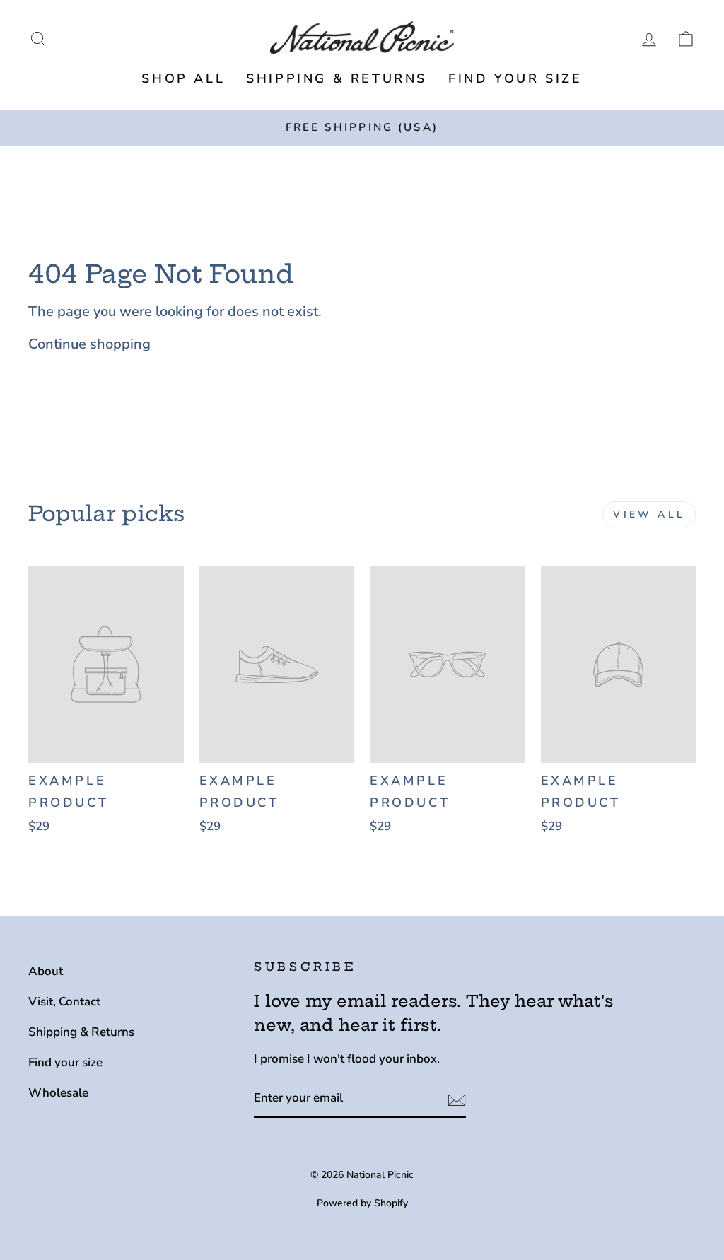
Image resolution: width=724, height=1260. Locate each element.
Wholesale (58, 1093)
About (45, 971)
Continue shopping (89, 344)
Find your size (515, 78)
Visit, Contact (64, 1001)
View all (649, 514)
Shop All (183, 78)
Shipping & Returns (336, 78)
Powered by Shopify (362, 1203)
